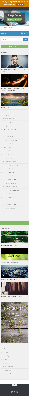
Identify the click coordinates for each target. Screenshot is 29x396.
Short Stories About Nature (9, 201)
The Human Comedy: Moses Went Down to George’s (13, 70)
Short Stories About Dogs (9, 208)
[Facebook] (22, 33)
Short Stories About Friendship (10, 165)
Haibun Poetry (6, 359)
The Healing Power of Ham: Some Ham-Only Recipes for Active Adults (13, 89)
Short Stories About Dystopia (10, 179)
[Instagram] (27, 33)
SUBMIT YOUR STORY (14, 46)
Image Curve (14, 15)
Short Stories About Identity (9, 183)
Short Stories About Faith (9, 172)
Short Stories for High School (10, 140)
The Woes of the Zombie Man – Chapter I (11, 296)
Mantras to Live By (7, 374)
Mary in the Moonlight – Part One (9, 279)
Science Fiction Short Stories (10, 129)
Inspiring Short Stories (8, 126)
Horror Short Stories (7, 212)
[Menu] (27, 9)
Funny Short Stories (7, 147)
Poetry (4, 349)
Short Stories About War (8, 176)
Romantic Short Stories (8, 144)
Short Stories (6, 115)
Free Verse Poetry (7, 370)
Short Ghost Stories (7, 151)
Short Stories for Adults (8, 154)
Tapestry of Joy (5, 108)
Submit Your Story (14, 19)
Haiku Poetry (6, 356)
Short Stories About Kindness (10, 122)
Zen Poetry (5, 363)
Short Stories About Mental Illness (11, 190)
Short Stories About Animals (9, 204)
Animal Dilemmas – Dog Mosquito (9, 262)
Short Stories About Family (9, 162)
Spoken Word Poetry (8, 367)
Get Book (20, 4)
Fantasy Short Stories (8, 133)
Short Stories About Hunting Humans (12, 194)
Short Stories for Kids (8, 136)
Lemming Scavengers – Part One (9, 245)
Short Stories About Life (8, 158)
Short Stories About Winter (9, 197)
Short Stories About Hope (9, 169)
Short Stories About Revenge (10, 187)
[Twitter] (24, 33)
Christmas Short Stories (8, 119)
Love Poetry (5, 352)
